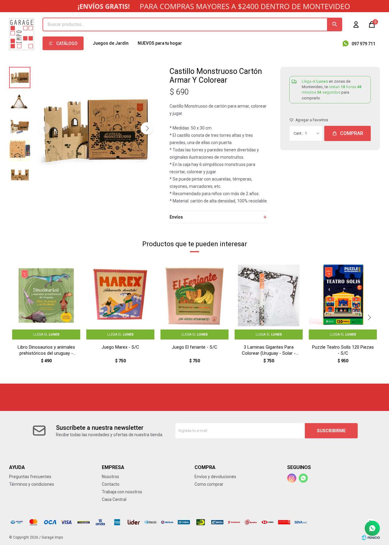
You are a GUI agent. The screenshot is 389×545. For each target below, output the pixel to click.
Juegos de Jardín (111, 43)
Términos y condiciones (31, 484)
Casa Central (114, 499)
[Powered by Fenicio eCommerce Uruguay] (371, 537)
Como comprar (208, 484)
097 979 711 (363, 43)
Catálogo (66, 43)
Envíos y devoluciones (215, 476)
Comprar (351, 133)
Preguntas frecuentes (30, 476)
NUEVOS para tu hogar (160, 43)
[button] (334, 24)
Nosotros (110, 476)
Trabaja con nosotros (122, 491)
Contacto (110, 484)
